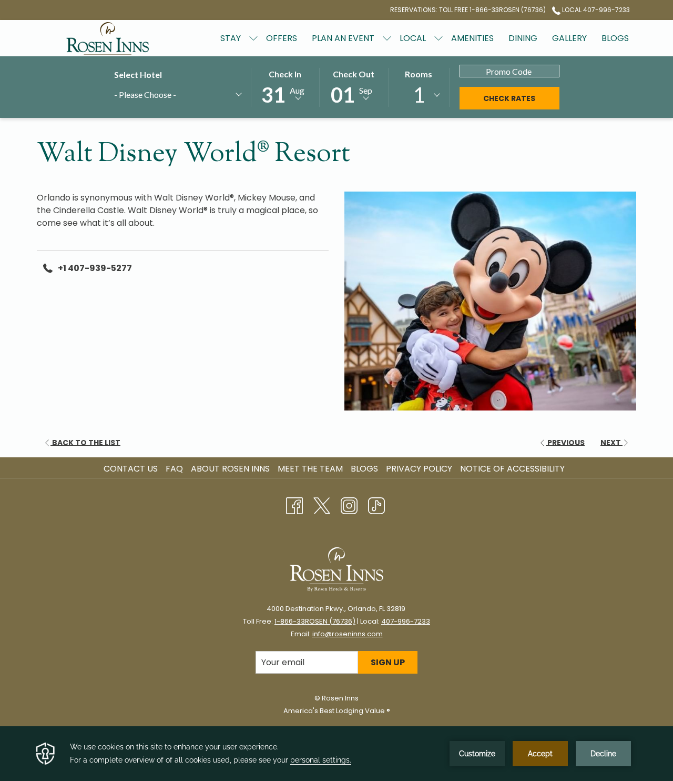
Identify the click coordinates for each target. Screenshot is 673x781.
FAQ (174, 469)
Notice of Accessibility (512, 469)
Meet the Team (310, 469)
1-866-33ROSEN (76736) (314, 621)
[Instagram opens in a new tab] (349, 504)
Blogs (364, 469)
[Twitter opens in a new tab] (321, 504)
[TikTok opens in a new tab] (376, 504)
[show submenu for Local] (438, 38)
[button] (285, 86)
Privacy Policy (419, 469)
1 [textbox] (419, 94)
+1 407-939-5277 (95, 268)
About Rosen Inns (230, 469)
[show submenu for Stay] (253, 38)
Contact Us (131, 469)
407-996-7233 (405, 621)
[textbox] (164, 94)
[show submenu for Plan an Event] (387, 38)
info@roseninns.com (347, 634)
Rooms (418, 74)
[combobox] (177, 96)
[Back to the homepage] (108, 38)
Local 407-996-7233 (595, 9)
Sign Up (388, 662)
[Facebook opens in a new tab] (294, 504)
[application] (336, 753)
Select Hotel (138, 74)
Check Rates (521, 98)
